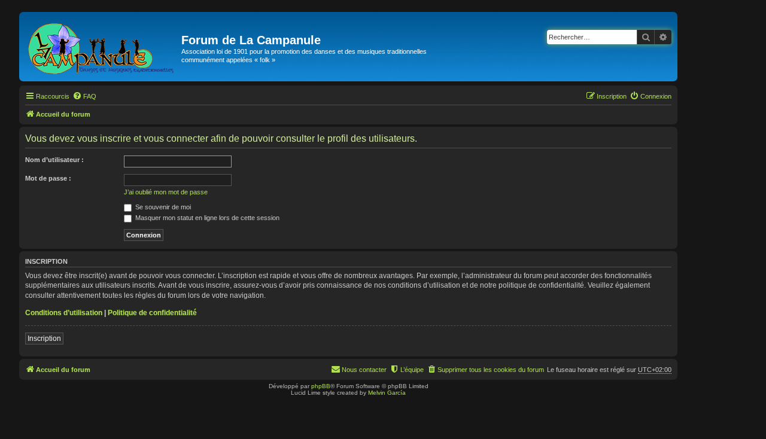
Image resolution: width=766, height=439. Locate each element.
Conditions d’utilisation (63, 313)
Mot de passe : (48, 178)
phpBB (320, 386)
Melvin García (387, 392)
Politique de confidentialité (152, 313)
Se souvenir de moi (162, 207)
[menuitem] (84, 96)
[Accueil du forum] (101, 46)
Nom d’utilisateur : (54, 159)
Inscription (44, 338)
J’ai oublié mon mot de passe (166, 192)
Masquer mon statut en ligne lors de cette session (206, 217)
